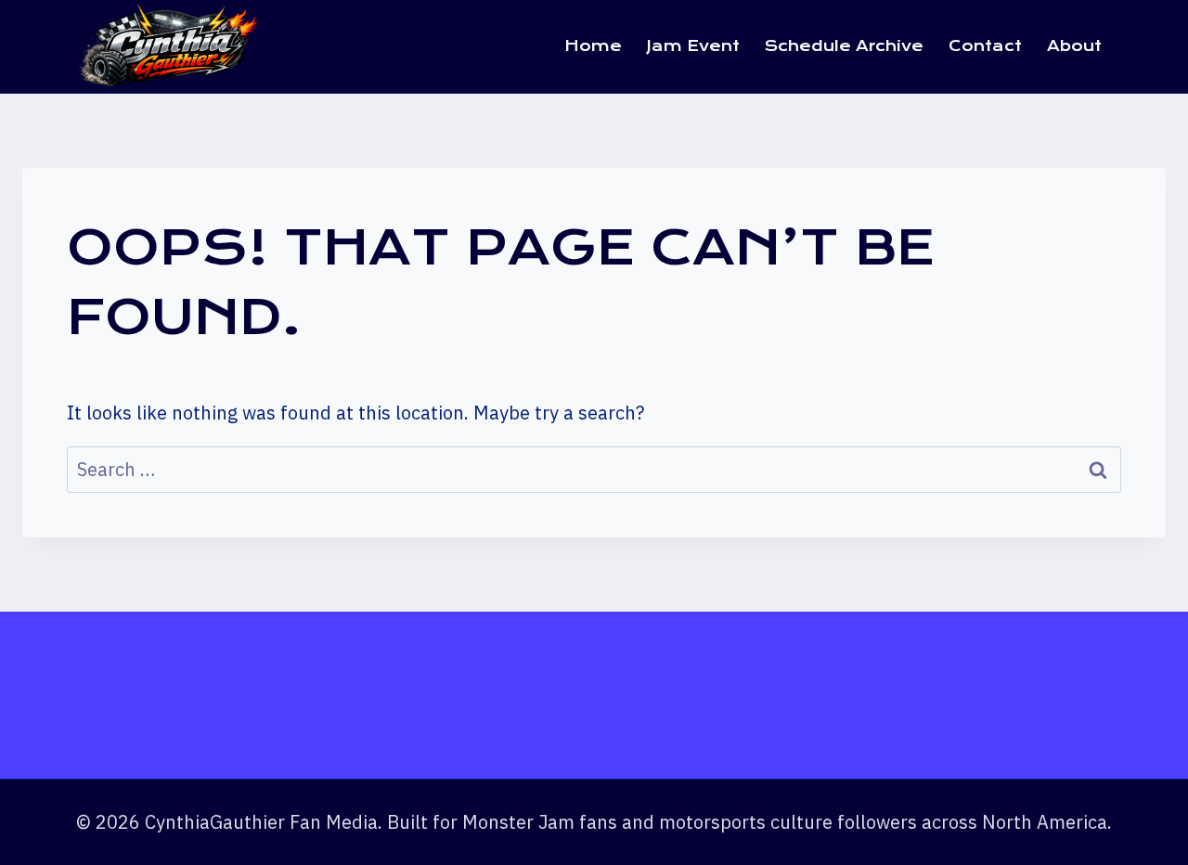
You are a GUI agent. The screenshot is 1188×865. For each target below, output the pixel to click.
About (1074, 46)
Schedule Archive (844, 46)
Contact (985, 46)
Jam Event (693, 46)
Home (593, 46)
